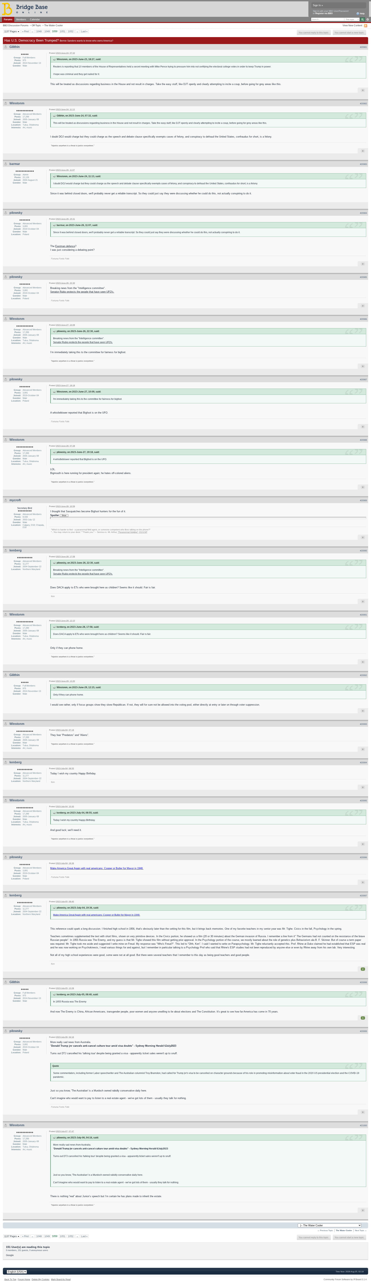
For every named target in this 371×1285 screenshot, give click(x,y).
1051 (62, 31)
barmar (14, 164)
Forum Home (24, 1279)
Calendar (35, 19)
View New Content (352, 25)
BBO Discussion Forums (15, 25)
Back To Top (10, 1279)
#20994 (363, 762)
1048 (39, 31)
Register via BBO (324, 13)
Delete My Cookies (40, 1279)
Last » (84, 31)
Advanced (367, 19)
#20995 (363, 800)
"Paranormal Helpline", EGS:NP (132, 532)
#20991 (363, 615)
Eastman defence (65, 246)
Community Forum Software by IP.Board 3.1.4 (345, 1279)
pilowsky (15, 212)
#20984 (363, 213)
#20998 (363, 982)
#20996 (363, 857)
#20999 (363, 1031)
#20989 (363, 500)
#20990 (363, 551)
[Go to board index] (26, 8)
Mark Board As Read (61, 1279)
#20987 (363, 379)
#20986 (363, 319)
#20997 (363, 895)
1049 (47, 31)
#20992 (363, 675)
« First (25, 31)
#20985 (363, 277)
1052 (70, 31)
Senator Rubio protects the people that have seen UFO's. (82, 291)
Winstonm (16, 103)
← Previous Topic (325, 1230)
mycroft (15, 500)
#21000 (363, 1125)
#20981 (363, 47)
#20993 (363, 724)
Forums (8, 19)
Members (21, 19)
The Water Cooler (53, 25)
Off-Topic (36, 25)
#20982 (363, 103)
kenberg (15, 550)
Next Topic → (361, 1230)
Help (362, 13)
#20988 (363, 440)
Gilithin (14, 46)
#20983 (363, 164)
